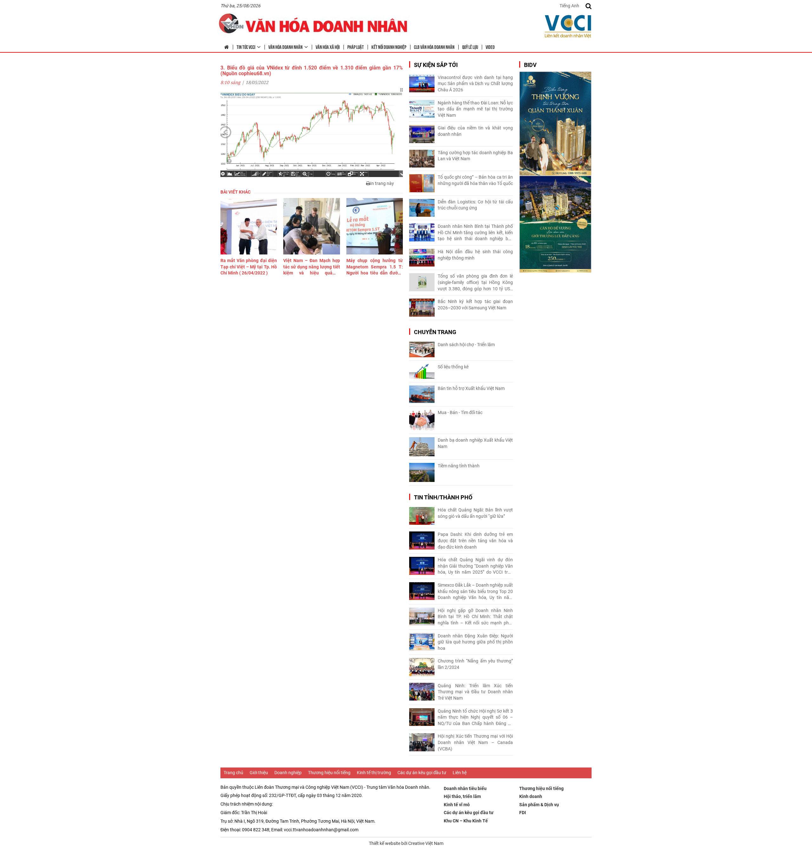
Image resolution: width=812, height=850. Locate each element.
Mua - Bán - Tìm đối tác (460, 412)
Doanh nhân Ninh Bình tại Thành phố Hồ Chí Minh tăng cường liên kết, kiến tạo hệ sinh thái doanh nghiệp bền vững (475, 233)
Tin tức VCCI (246, 46)
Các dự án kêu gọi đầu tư (421, 772)
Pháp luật (355, 46)
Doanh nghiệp (288, 772)
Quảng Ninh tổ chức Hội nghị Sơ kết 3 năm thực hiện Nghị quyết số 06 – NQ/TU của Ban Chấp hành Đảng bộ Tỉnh (475, 717)
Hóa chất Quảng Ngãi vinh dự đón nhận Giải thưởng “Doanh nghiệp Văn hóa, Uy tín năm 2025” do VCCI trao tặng (475, 566)
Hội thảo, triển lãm (462, 796)
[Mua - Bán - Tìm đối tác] (422, 420)
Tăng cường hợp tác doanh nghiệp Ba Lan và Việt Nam (475, 155)
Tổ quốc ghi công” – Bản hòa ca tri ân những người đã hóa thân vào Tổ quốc (475, 180)
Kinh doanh (530, 796)
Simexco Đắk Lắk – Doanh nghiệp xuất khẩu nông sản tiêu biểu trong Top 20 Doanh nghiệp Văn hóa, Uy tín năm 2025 (475, 592)
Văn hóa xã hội (328, 46)
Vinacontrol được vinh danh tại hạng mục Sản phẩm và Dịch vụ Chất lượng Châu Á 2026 (475, 83)
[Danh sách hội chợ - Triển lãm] (422, 349)
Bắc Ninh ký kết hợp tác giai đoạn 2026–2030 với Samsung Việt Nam (475, 304)
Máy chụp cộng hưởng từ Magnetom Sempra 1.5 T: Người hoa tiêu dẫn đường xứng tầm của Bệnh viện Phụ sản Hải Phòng (374, 267)
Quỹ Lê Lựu (470, 46)
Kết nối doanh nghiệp (388, 46)
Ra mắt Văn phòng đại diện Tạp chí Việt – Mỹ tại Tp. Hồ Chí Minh (248, 266)
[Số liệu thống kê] (422, 371)
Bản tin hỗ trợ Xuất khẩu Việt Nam (471, 388)
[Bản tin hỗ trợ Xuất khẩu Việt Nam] (422, 394)
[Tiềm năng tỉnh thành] (422, 472)
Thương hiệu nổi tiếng (329, 772)
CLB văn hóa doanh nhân (434, 46)
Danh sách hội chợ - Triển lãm (466, 344)
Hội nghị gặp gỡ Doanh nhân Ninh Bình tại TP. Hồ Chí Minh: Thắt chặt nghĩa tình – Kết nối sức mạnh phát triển (475, 617)
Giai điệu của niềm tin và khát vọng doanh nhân (475, 131)
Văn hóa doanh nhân (285, 46)
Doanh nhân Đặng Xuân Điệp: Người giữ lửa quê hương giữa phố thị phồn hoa (475, 642)
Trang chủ (233, 772)
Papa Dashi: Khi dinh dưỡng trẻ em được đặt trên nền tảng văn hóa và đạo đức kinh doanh (475, 540)
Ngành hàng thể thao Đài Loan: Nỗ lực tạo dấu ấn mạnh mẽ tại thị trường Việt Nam (475, 109)
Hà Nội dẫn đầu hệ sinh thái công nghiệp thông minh (475, 254)
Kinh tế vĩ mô (457, 804)
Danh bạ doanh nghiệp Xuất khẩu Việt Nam (475, 443)
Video (490, 46)
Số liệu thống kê (453, 366)
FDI (522, 812)
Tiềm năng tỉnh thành (459, 465)
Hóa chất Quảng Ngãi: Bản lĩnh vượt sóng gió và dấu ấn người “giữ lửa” (475, 513)
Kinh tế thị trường (374, 772)
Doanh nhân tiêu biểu (465, 788)
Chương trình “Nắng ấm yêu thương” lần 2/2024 (475, 664)
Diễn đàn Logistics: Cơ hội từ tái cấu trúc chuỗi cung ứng (475, 205)
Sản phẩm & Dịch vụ (539, 804)
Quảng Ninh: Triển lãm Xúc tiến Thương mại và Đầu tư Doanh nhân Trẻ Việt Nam (475, 692)
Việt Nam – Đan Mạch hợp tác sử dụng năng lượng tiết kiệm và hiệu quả (311, 267)
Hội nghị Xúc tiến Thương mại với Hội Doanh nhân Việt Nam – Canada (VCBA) (475, 742)
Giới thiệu (259, 772)
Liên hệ (460, 772)
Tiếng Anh (569, 5)
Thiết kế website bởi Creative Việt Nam (406, 843)
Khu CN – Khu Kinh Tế (466, 820)
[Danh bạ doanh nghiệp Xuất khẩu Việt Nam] (422, 446)
